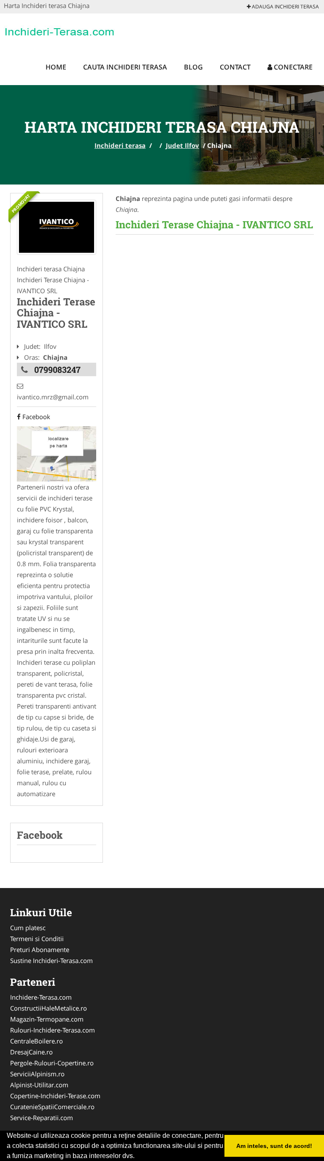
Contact (235, 67)
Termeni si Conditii (37, 938)
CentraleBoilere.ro (36, 1041)
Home (56, 67)
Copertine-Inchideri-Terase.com (55, 1095)
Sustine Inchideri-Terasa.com (51, 960)
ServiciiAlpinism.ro (37, 1074)
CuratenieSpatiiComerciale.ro (52, 1106)
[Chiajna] (56, 227)
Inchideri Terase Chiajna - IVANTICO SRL (214, 224)
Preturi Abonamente (39, 949)
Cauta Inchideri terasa (125, 67)
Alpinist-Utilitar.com (39, 1085)
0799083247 (57, 369)
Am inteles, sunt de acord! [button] (274, 1145)
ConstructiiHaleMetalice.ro (48, 1008)
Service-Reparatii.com (41, 1117)
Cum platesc (28, 927)
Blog (193, 67)
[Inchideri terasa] (59, 30)
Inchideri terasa (120, 145)
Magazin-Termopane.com (47, 1019)
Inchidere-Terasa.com (41, 997)
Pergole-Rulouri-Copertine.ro (52, 1063)
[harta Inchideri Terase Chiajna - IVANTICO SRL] (56, 453)
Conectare (292, 67)
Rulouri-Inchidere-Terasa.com (52, 1030)
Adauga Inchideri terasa (285, 6)
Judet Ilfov (182, 145)
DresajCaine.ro (31, 1052)
